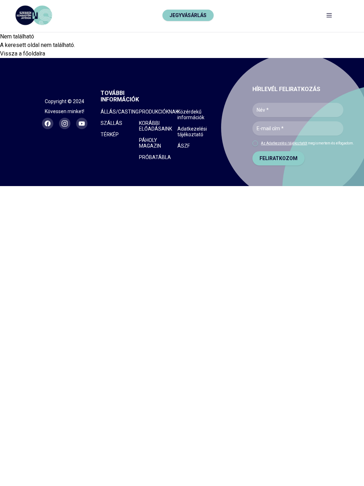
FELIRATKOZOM (278, 158)
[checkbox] (255, 143)
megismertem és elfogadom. (307, 143)
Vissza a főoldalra (22, 53)
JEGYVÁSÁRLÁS (188, 15)
